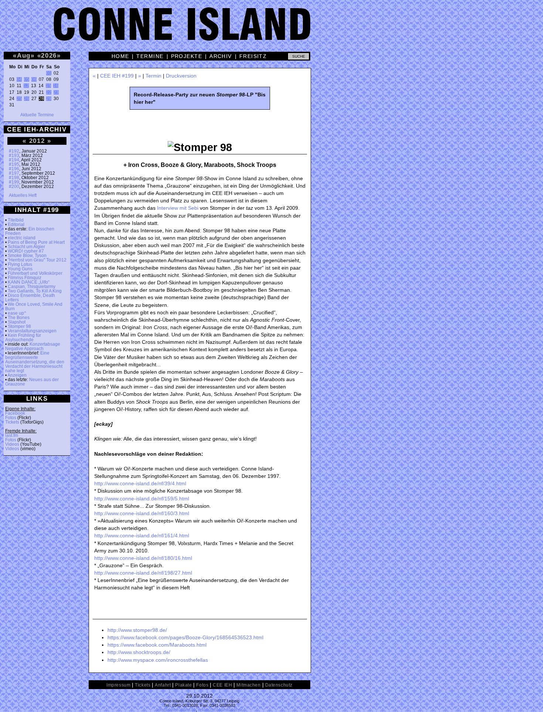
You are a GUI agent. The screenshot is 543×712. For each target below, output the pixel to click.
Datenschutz (279, 685)
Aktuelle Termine (37, 115)
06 (34, 79)
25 (19, 98)
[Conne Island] (271, 29)
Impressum (118, 685)
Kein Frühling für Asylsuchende (23, 337)
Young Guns (20, 269)
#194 (14, 160)
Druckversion (181, 76)
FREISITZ (253, 56)
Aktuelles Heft (23, 195)
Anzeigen (17, 375)
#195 (14, 164)
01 (48, 73)
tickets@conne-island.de (220, 710)
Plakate (183, 685)
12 (26, 85)
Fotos (10, 417)
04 (19, 79)
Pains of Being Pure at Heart (36, 242)
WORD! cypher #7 (26, 251)
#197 (14, 173)
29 (48, 98)
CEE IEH (222, 685)
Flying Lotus (20, 264)
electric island (21, 238)
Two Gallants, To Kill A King (35, 291)
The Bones (19, 317)
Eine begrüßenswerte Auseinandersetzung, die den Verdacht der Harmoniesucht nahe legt (34, 362)
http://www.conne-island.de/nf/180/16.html (143, 558)
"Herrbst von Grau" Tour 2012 (37, 260)
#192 (14, 151)
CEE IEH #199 (117, 76)
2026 (49, 55)
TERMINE (149, 56)
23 (56, 92)
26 (26, 98)
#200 (14, 186)
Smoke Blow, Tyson (27, 255)
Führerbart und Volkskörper (35, 273)
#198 (14, 177)
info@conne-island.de (176, 710)
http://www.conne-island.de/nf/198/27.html (143, 573)
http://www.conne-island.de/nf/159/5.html (141, 499)
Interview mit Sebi (177, 208)
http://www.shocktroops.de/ (138, 652)
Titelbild (16, 220)
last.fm (11, 435)
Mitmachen (248, 685)
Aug (24, 55)
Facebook (15, 413)
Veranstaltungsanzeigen (32, 331)
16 (55, 85)
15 (48, 85)
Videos (12, 444)
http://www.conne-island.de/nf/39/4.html (140, 483)
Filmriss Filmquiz (24, 277)
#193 (14, 155)
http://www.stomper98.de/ (137, 630)
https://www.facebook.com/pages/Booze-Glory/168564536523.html (185, 637)
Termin (153, 76)
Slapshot (16, 322)
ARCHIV (220, 56)
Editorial (16, 224)
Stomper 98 (19, 326)
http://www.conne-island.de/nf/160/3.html (141, 513)
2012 (37, 140)
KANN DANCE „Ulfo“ (28, 282)
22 (48, 92)
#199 (14, 182)
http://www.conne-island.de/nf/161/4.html (141, 535)
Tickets (12, 422)
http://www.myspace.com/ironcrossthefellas (157, 660)
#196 (14, 169)
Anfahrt (163, 685)
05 (26, 79)
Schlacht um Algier (26, 246)
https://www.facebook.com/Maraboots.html (156, 645)
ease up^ (17, 313)
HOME (120, 56)
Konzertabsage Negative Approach (32, 346)
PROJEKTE (186, 56)
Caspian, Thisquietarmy (31, 286)
